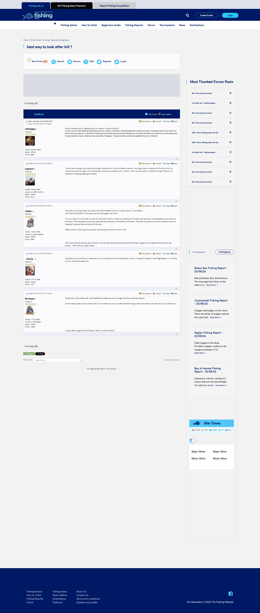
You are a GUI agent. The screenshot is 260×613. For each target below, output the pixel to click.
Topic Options (166, 114)
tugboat (29, 168)
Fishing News (60, 591)
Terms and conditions (88, 598)
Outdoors (58, 602)
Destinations (197, 25)
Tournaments (167, 25)
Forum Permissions (171, 360)
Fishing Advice (69, 25)
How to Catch (33, 595)
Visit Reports (224, 251)
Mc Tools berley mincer (202, 93)
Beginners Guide (111, 25)
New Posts (37, 61)
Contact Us (82, 595)
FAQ (91, 61)
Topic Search (152, 114)
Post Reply (29, 103)
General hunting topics (60, 40)
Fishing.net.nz (35, 5)
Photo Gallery (60, 595)
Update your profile (86, 602)
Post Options (146, 121)
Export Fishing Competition (114, 5)
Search (60, 61)
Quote (167, 121)
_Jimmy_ (30, 259)
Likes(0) (158, 121)
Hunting (46, 40)
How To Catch (89, 25)
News (182, 25)
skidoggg (30, 129)
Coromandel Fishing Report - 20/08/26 (210, 302)
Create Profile (206, 15)
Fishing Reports (134, 25)
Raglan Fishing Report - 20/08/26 (208, 334)
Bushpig (29, 298)
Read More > (212, 284)
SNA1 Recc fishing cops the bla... (206, 132)
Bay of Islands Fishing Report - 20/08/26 (207, 370)
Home (25, 40)
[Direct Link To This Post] (27, 121)
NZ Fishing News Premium (71, 5)
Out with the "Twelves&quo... (204, 103)
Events (76, 61)
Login (230, 15)
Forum (151, 25)
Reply (175, 121)
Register (107, 61)
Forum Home (35, 40)
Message (73, 114)
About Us (81, 591)
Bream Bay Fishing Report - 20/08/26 (210, 269)
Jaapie (28, 211)
